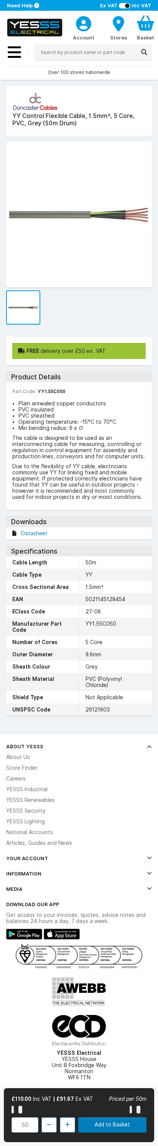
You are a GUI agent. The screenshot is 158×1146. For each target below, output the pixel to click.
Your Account (27, 858)
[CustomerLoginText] (83, 22)
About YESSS (24, 746)
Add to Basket (112, 1124)
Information (23, 874)
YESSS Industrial (27, 789)
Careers (16, 778)
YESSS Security (26, 811)
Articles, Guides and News (39, 843)
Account (83, 37)
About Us (18, 757)
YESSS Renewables (30, 800)
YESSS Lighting (25, 821)
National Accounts (29, 832)
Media (14, 889)
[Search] (144, 52)
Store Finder (22, 768)
